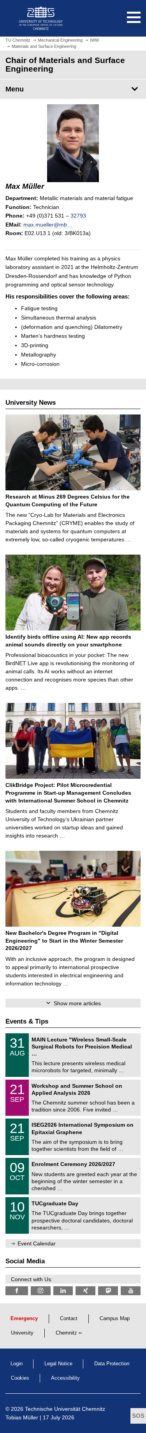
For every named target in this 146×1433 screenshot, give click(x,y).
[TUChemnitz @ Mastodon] (108, 1290)
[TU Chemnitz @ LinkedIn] (63, 1290)
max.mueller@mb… (47, 224)
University (22, 1333)
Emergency (24, 1318)
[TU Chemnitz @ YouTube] (131, 1290)
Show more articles (77, 1003)
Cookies (20, 1378)
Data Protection (111, 1363)
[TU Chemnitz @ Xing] (85, 1290)
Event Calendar (37, 1243)
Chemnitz (66, 1333)
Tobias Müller (21, 1417)
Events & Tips (26, 1021)
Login (17, 1363)
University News (30, 402)
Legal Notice (58, 1363)
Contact (68, 1318)
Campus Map (115, 1318)
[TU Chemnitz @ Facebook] (16, 1290)
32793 (77, 215)
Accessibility (65, 1378)
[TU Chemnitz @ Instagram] (41, 1290)
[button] (126, 18)
